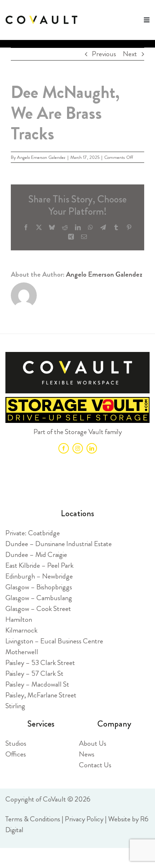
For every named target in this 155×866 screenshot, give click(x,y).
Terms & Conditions (32, 819)
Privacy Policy (84, 819)
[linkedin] (92, 448)
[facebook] (63, 448)
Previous (104, 54)
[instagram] (77, 448)
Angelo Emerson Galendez (41, 157)
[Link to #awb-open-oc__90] (147, 20)
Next (130, 54)
